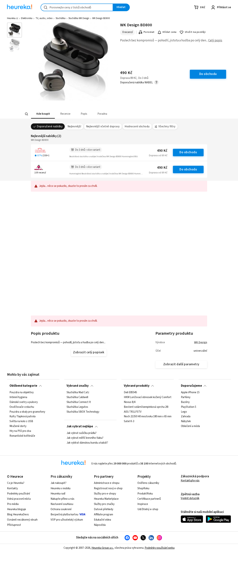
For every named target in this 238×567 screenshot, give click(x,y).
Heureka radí (58, 494)
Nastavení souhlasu (62, 504)
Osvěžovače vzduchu (21, 407)
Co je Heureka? (15, 483)
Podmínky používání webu (160, 548)
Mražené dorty (17, 426)
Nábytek (186, 421)
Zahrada (185, 416)
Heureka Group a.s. (102, 548)
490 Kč (162, 150)
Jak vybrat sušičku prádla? (82, 433)
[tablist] (99, 114)
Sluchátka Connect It (79, 402)
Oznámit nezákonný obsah (22, 520)
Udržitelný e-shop (147, 509)
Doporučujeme (191, 386)
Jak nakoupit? (58, 483)
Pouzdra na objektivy (21, 392)
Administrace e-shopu (106, 483)
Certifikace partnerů (149, 499)
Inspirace (142, 504)
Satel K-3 (129, 421)
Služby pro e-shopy (105, 494)
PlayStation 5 (188, 407)
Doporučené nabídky (49, 126)
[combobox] (77, 7)
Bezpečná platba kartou (64, 514)
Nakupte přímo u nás (62, 499)
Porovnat (149, 32)
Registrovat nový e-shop (108, 488)
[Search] (26, 114)
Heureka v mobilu (60, 488)
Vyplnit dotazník (190, 498)
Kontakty (12, 488)
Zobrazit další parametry (181, 364)
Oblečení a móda (190, 426)
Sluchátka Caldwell (77, 397)
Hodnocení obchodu (137, 126)
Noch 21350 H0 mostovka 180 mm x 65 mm (147, 416)
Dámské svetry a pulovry (23, 402)
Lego (184, 412)
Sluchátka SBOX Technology (83, 412)
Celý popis (215, 40)
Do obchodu (188, 152)
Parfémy (185, 397)
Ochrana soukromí (61, 509)
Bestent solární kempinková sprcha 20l (146, 407)
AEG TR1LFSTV (132, 412)
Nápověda (100, 525)
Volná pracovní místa (19, 499)
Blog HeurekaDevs (18, 514)
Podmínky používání (18, 494)
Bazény (185, 402)
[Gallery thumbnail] (14, 30)
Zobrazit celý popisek (88, 352)
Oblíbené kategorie (23, 386)
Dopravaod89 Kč (158, 155)
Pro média (13, 504)
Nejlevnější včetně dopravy (103, 126)
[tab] (43, 114)
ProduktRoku (145, 494)
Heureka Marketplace (106, 499)
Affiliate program (103, 514)
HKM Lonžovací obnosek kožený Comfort (147, 397)
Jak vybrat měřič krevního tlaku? (85, 438)
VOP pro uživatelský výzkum (67, 520)
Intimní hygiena (18, 397)
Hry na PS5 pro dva (20, 431)
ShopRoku (143, 488)
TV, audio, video (44, 18)
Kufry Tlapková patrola (22, 416)
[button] (43, 114)
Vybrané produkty (136, 386)
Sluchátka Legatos (77, 407)
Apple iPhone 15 (190, 392)
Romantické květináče (22, 436)
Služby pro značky (104, 504)
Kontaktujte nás (190, 481)
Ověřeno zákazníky (148, 483)
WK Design (200, 342)
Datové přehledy (103, 509)
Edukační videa (102, 520)
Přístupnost (14, 525)
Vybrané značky (78, 386)
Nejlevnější (74, 126)
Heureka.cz (12, 18)
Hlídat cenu (169, 32)
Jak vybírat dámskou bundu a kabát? (87, 443)
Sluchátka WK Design (78, 18)
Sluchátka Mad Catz (78, 392)
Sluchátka (60, 18)
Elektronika (26, 18)
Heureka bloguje (16, 509)
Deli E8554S (130, 392)
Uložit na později (195, 32)
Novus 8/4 (129, 402)
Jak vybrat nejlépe (80, 426)
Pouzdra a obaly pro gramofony (27, 412)
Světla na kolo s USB (21, 421)
